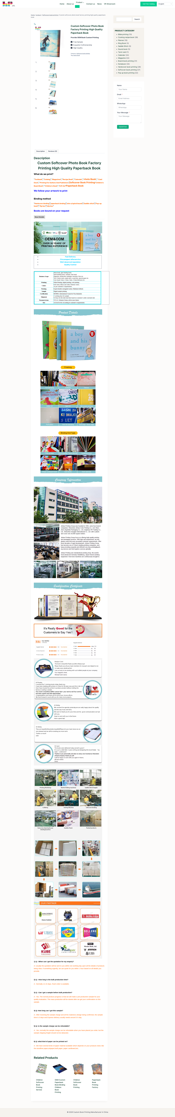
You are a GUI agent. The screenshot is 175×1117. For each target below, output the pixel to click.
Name (119, 85)
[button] (35, 24)
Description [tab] (40, 151)
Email (119, 94)
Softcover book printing (83, 53)
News (99, 4)
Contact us (90, 4)
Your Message (122, 112)
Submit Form (123, 127)
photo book (76, 55)
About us (70, 4)
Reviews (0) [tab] (52, 151)
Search (137, 19)
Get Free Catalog (148, 4)
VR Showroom (109, 4)
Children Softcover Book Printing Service (40, 1085)
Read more (40, 1095)
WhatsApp (121, 103)
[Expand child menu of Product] (77, 6)
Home (62, 4)
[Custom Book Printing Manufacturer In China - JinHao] (8, 4)
